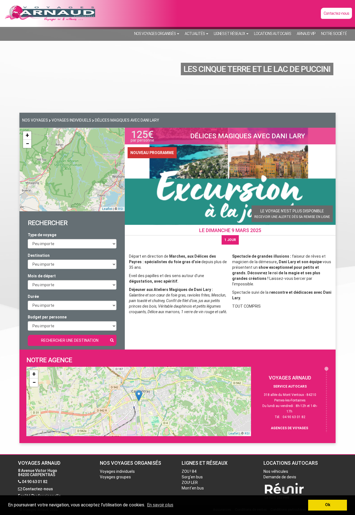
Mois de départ (42, 276)
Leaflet (107, 209)
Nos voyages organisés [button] (155, 33)
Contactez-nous (336, 13)
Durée (33, 296)
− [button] (27, 143)
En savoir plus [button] (160, 505)
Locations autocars (272, 33)
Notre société (334, 33)
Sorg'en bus (192, 477)
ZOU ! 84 (189, 471)
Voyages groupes (115, 477)
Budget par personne (47, 317)
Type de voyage (42, 235)
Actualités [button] (195, 33)
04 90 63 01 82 (34, 481)
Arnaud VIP (306, 33)
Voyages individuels (117, 471)
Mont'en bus (193, 488)
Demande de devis (279, 477)
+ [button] (27, 135)
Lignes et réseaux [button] (230, 33)
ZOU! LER (190, 482)
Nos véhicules (275, 471)
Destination (39, 255)
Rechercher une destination (69, 340)
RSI (120, 209)
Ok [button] (327, 505)
